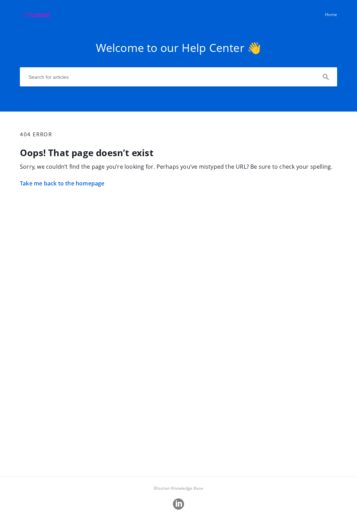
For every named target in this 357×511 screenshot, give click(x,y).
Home (331, 14)
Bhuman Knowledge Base (178, 488)
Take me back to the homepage (62, 183)
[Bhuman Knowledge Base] (37, 18)
